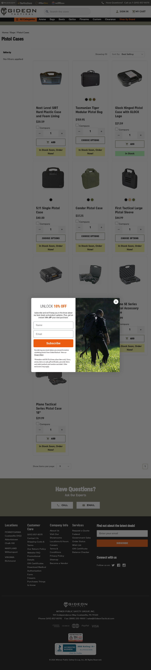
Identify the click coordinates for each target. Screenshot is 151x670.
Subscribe (53, 343)
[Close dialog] (116, 301)
